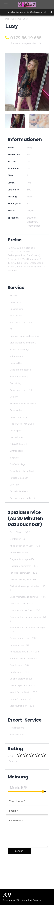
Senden (19, 850)
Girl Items (16, 19)
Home (6, 19)
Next (45, 83)
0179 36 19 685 (26, 37)
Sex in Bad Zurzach (31, 900)
